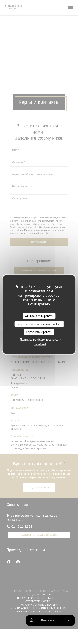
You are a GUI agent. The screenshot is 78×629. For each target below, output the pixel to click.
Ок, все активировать (39, 316)
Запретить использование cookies (39, 324)
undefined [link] (40, 344)
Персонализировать (39, 332)
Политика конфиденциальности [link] (40, 339)
